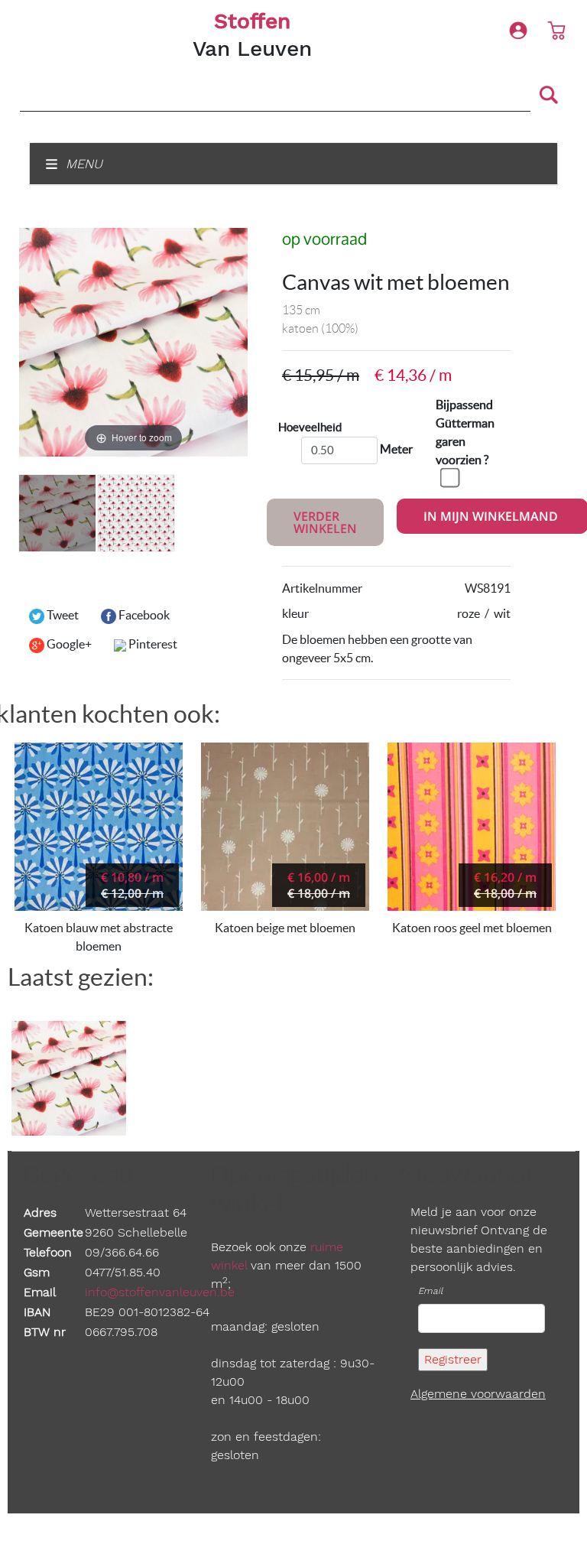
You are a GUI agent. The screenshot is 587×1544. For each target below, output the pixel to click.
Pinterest (151, 644)
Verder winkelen (325, 522)
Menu (82, 163)
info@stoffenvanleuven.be (160, 1292)
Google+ (68, 644)
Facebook (143, 615)
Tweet (61, 615)
